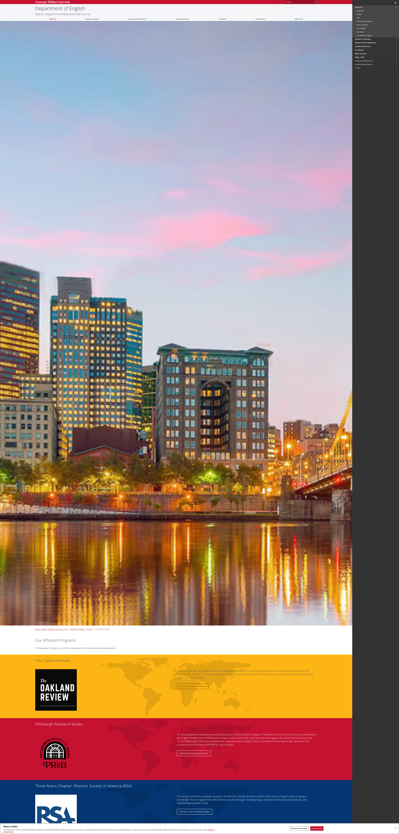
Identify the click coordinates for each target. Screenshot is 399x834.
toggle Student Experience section (396, 46)
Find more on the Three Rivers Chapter (194, 812)
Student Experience (182, 19)
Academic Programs (92, 19)
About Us (52, 19)
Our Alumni (222, 19)
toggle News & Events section (396, 53)
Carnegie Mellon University (67, 2)
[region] (199, 828)
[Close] (395, 828)
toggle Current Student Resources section (396, 64)
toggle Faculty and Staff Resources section (396, 60)
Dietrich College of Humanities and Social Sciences (62, 14)
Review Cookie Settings (299, 828)
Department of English (60, 8)
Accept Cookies (316, 828)
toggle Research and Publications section (396, 42)
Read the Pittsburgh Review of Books (193, 753)
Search (315, 2)
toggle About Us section (396, 7)
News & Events (260, 19)
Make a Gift (299, 19)
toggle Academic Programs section (396, 38)
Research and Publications (137, 19)
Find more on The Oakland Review (192, 686)
